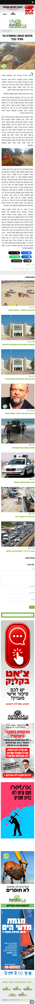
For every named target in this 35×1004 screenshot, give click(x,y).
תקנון (11, 982)
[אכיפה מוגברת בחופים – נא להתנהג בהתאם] (18, 293)
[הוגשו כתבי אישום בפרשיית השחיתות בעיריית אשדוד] (18, 327)
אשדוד (27, 268)
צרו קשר (4, 982)
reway (32, 268)
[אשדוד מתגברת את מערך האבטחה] (18, 465)
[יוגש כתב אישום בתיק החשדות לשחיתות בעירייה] (18, 362)
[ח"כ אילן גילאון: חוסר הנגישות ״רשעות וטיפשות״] (18, 396)
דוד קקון (27, 264)
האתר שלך (33, 599)
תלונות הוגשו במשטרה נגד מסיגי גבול (17, 37)
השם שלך (32, 586)
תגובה (33, 569)
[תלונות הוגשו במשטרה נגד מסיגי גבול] (17, 55)
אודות (29, 982)
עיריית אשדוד (15, 268)
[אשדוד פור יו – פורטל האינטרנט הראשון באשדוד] (17, 22)
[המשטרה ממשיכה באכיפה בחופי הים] (18, 431)
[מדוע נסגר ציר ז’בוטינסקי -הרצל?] (18, 499)
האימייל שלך (31, 593)
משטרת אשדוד (22, 268)
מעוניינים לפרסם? (20, 982)
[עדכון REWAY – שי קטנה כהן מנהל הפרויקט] (18, 534)
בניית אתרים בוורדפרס (25, 1000)
